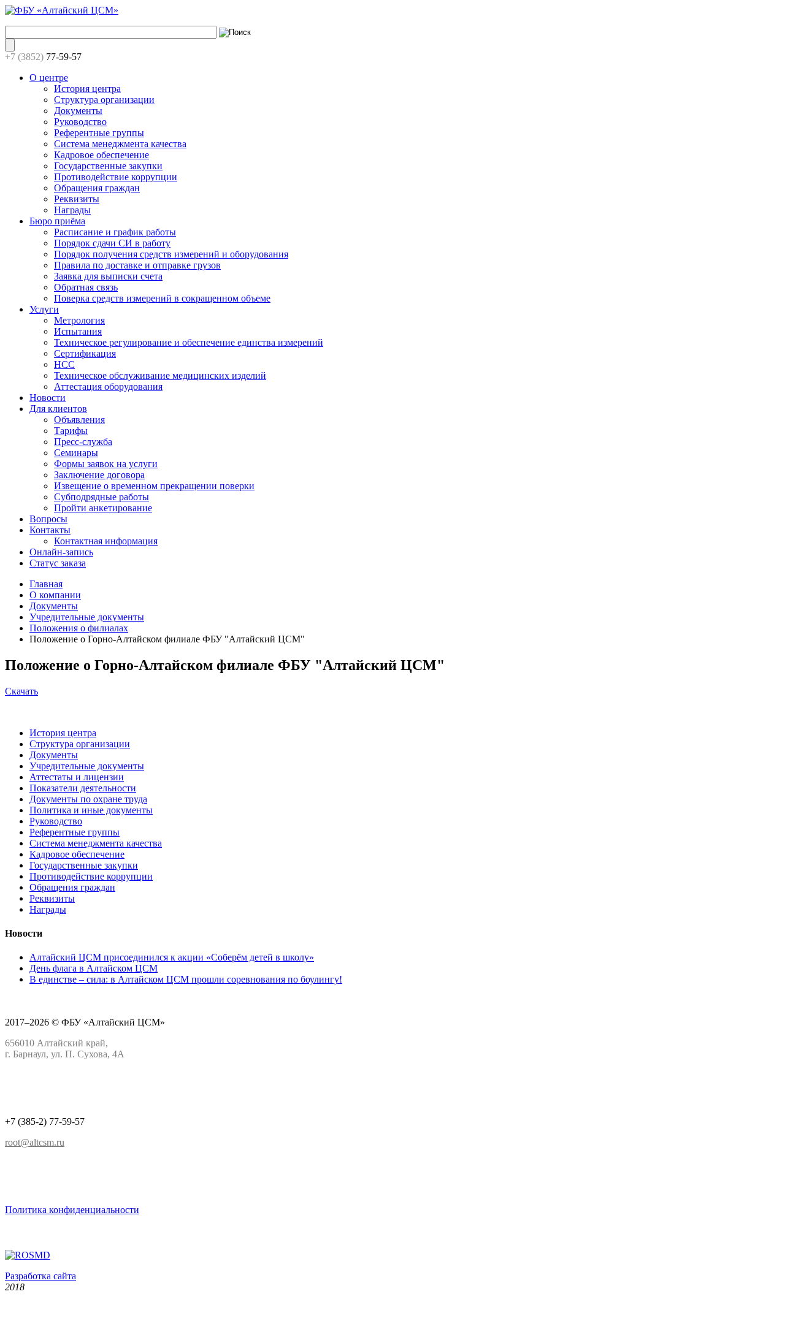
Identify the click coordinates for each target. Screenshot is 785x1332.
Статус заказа (57, 563)
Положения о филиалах (78, 628)
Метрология (79, 320)
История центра (87, 88)
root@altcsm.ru (34, 1142)
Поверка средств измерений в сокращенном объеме (162, 298)
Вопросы (48, 519)
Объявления (79, 419)
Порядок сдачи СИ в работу (112, 243)
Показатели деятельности (82, 788)
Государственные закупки (108, 166)
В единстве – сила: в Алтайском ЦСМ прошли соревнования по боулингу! (185, 979)
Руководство (80, 121)
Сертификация (85, 353)
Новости (47, 397)
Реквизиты (76, 199)
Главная (46, 584)
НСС (64, 364)
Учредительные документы (86, 617)
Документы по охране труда (88, 799)
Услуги (44, 309)
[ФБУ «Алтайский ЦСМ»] (61, 10)
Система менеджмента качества (120, 144)
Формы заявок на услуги (106, 464)
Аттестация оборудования (108, 386)
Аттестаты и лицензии (76, 777)
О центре (48, 77)
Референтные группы (99, 132)
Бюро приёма (57, 221)
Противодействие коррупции (115, 177)
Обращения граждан (97, 188)
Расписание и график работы (115, 232)
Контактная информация (106, 541)
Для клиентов (58, 408)
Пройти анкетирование (103, 508)
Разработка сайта (40, 1276)
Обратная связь (86, 287)
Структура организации (104, 99)
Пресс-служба (83, 441)
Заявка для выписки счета (108, 276)
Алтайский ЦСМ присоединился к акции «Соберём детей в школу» (171, 957)
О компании (55, 595)
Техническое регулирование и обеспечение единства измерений (188, 342)
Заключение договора (99, 475)
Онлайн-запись (61, 552)
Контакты (50, 530)
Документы (78, 110)
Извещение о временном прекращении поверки (154, 486)
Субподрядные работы (101, 497)
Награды (72, 210)
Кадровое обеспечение (101, 155)
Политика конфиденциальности (72, 1210)
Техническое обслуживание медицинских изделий (160, 375)
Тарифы (71, 430)
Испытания (78, 331)
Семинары (76, 452)
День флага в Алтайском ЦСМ (93, 968)
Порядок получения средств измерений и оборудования (171, 254)
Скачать (21, 691)
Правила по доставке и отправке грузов (137, 265)
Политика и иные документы (91, 810)
